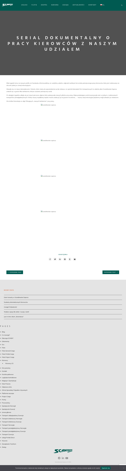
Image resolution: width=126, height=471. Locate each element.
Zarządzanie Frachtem (9, 444)
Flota (34, 5)
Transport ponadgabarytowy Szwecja (13, 431)
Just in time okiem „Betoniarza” (14, 317)
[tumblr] (69, 259)
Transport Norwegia (8, 425)
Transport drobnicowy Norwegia (12, 419)
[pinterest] (64, 259)
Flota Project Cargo (8, 357)
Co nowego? (6, 335)
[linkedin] (60, 259)
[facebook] (50, 259)
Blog (3, 332)
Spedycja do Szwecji (8, 409)
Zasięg (66, 5)
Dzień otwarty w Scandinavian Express (16, 297)
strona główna (6, 412)
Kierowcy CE (9, 363)
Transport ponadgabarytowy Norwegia (14, 428)
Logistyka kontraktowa (9, 377)
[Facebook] (59, 459)
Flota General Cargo (8, 351)
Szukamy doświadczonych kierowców (16, 302)
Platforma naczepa (8, 393)
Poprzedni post (16, 272)
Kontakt (92, 5)
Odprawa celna (7, 387)
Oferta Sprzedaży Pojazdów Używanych (14, 390)
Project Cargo (6, 396)
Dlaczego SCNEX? (7, 338)
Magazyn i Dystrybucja (9, 381)
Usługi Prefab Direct (8, 437)
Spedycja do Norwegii (9, 406)
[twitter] (55, 259)
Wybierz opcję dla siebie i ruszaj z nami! (16, 312)
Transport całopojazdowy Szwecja (12, 415)
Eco (3, 344)
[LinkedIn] (63, 459)
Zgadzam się (106, 468)
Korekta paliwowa (7, 374)
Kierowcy (5, 360)
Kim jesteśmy (6, 368)
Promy (4, 400)
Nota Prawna (6, 384)
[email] (74, 259)
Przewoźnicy (6, 403)
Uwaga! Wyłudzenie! (10, 307)
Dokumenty (5, 341)
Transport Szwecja (8, 434)
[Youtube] (67, 459)
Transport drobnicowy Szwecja (11, 422)
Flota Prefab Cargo (8, 354)
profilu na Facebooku (32, 83)
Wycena (4, 441)
